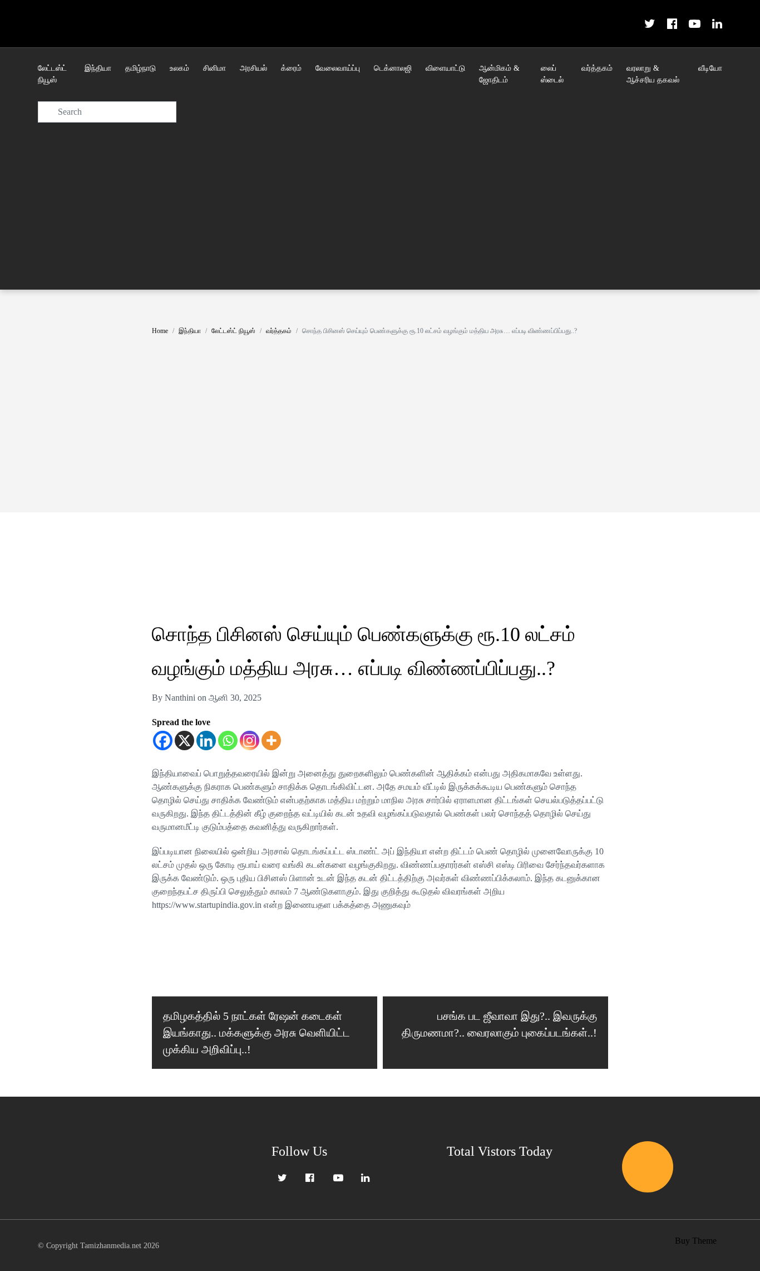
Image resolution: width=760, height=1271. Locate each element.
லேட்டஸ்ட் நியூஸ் (52, 74)
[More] (271, 740)
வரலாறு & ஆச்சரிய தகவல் (652, 74)
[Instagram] (249, 740)
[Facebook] (162, 740)
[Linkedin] (206, 740)
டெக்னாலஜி (393, 68)
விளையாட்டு (445, 68)
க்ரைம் (291, 68)
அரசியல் (253, 68)
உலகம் (179, 68)
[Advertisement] (380, 206)
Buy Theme (696, 1240)
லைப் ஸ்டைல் (552, 74)
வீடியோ (710, 68)
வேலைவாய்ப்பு (337, 68)
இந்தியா (98, 68)
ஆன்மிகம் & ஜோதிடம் (499, 74)
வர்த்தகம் (597, 68)
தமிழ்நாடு (140, 68)
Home (160, 331)
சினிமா (214, 68)
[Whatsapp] (228, 740)
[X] (184, 740)
